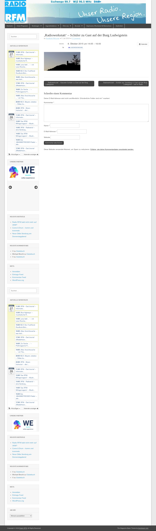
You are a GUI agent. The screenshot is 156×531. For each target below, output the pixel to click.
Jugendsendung (76, 47)
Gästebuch (20, 251)
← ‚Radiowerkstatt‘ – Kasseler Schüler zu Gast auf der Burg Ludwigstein (66, 84)
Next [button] (36, 187)
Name (47, 126)
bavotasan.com (143, 528)
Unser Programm (22, 26)
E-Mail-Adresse (50, 131)
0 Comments (76, 38)
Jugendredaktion (51, 26)
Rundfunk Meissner (52, 38)
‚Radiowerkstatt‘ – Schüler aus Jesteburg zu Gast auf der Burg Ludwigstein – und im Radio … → (125, 84)
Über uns (66, 26)
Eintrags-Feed (17, 274)
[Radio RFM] (78, 12)
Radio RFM (23, 528)
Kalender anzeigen (30, 154)
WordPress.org (18, 280)
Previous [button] (10, 187)
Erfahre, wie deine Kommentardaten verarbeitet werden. (112, 149)
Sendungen (35, 26)
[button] (14, 154)
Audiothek (119, 26)
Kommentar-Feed (19, 277)
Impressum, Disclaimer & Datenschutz (99, 26)
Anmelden (16, 272)
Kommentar (49, 102)
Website (47, 137)
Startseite (10, 26)
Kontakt (77, 26)
